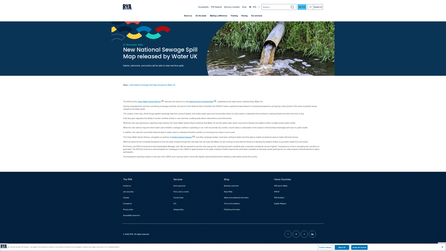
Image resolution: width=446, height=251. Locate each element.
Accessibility (203, 7)
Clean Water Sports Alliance (149, 101)
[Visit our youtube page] (296, 234)
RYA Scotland (279, 197)
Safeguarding (178, 209)
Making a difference (218, 16)
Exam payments (179, 186)
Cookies (126, 197)
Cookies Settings (325, 247)
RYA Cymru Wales (280, 186)
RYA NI (276, 191)
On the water (201, 16)
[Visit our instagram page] (304, 234)
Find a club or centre (181, 191)
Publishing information (232, 209)
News (125, 85)
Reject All (341, 247)
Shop (244, 7)
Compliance (127, 203)
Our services (256, 16)
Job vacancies (128, 191)
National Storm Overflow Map (201, 101)
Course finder (179, 197)
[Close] (442, 246)
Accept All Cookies (359, 247)
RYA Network (216, 7)
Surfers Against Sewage (182, 137)
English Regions (280, 203)
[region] (223, 247)
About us (188, 16)
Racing (244, 16)
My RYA (302, 7)
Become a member (232, 7)
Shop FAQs (228, 191)
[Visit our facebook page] (288, 234)
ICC (175, 203)
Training (234, 16)
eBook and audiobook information (236, 197)
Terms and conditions (232, 203)
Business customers (231, 186)
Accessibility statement (131, 215)
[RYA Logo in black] (127, 7)
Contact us (127, 186)
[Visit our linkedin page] (312, 234)
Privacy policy (128, 209)
